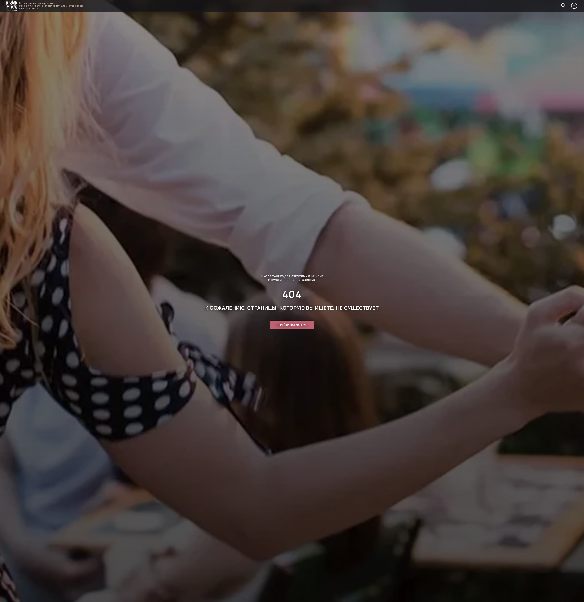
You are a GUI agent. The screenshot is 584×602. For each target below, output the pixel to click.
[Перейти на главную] (11, 6)
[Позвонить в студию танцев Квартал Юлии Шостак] (563, 6)
